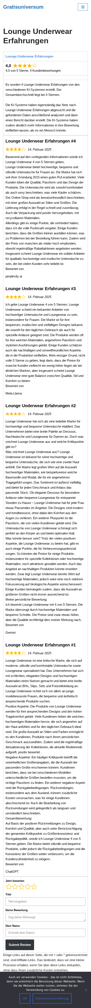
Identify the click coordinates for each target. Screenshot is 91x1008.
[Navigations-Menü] (83, 7)
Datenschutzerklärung (52, 998)
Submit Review (20, 944)
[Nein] (86, 990)
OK (24, 998)
